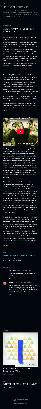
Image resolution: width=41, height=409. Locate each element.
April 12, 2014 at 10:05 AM (25, 282)
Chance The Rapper (29, 255)
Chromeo (6, 258)
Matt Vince (25, 403)
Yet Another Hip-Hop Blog (15, 7)
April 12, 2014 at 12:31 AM (24, 270)
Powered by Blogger (22, 399)
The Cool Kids (17, 260)
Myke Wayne (12, 270)
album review (20, 255)
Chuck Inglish (13, 258)
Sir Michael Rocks (8, 260)
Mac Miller (20, 258)
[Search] (36, 3)
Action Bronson (11, 255)
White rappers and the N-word (20, 384)
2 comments (11, 374)
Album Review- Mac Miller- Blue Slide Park (17, 369)
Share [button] (4, 252)
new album (26, 258)
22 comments (11, 387)
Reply (11, 278)
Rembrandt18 (13, 282)
